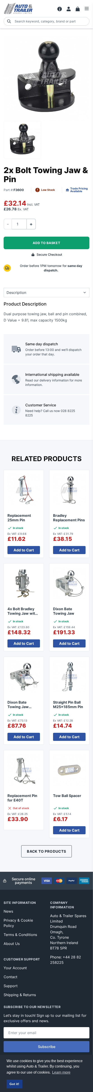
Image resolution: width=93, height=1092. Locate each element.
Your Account (15, 968)
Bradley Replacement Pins (69, 517)
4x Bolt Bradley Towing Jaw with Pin (22, 613)
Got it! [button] (14, 1084)
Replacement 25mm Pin (19, 517)
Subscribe (46, 1046)
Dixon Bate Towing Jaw (63, 611)
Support (11, 986)
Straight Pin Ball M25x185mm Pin (68, 704)
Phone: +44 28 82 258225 (65, 960)
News (8, 911)
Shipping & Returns (20, 995)
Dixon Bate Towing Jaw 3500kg (18, 706)
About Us (12, 943)
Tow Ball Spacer (67, 795)
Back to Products (46, 851)
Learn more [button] (61, 1072)
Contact (10, 977)
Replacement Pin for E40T (22, 797)
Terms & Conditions (20, 934)
